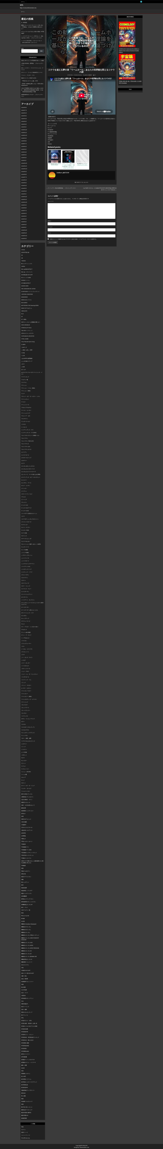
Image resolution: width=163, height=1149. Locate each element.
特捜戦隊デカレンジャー (27, 981)
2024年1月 (23, 194)
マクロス (23, 724)
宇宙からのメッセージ (26, 841)
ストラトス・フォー (26, 589)
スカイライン (24, 577)
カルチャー (24, 460)
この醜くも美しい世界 (26, 350)
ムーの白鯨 (24, 752)
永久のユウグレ (25, 965)
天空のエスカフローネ (26, 827)
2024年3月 (24, 188)
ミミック (23, 746)
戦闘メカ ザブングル (26, 893)
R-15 (22, 314)
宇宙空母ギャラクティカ (27, 855)
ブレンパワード (25, 707)
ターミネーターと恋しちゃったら (29, 610)
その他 (23, 353)
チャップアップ (25, 618)
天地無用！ (24, 824)
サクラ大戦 (24, 533)
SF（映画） (24, 319)
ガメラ (23, 463)
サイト (49, 233)
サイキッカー (24, 524)
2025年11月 (24, 132)
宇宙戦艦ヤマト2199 (26, 850)
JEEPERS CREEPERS (27, 294)
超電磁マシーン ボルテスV (28, 1059)
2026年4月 (24, 118)
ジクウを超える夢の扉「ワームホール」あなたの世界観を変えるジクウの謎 (81, 71)
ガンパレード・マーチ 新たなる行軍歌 (30, 474)
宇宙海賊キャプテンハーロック (29, 852)
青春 (22, 1098)
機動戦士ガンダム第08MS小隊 (29, 956)
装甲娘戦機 (24, 1057)
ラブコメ (23, 766)
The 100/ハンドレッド (27, 330)
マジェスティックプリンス (28, 732)
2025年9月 (24, 138)
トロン (23, 646)
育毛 (22, 1018)
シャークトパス (25, 558)
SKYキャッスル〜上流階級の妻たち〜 (30, 322)
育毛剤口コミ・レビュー (27, 1034)
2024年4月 (24, 185)
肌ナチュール (24, 1015)
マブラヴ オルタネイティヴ (28, 741)
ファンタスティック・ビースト (29, 699)
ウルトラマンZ (25, 443)
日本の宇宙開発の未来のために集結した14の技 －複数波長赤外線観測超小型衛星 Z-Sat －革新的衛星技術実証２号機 (32, 89)
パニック (23, 682)
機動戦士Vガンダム (26, 927)
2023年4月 (24, 219)
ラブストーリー (25, 769)
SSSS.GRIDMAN (25, 325)
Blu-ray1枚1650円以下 (26, 269)
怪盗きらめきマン (25, 871)
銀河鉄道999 (24, 1087)
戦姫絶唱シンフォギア (26, 890)
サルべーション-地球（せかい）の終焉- (31, 544)
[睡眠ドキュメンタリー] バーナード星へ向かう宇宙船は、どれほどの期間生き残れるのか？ (32, 26)
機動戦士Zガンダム (26, 929)
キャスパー (24, 480)
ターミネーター (25, 607)
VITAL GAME (24, 339)
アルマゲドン (24, 418)
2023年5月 (24, 216)
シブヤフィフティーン (26, 555)
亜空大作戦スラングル (26, 794)
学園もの (23, 838)
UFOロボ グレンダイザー (27, 333)
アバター (23, 402)
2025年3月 (24, 155)
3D (22, 255)
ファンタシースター (26, 691)
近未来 (23, 1068)
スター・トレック (25, 586)
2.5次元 (23, 249)
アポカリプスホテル (26, 407)
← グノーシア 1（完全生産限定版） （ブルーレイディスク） (61, 188)
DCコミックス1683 (26, 277)
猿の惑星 (23, 987)
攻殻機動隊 (24, 896)
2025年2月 (24, 157)
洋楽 (22, 967)
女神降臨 (23, 836)
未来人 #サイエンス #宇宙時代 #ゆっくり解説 (32, 60)
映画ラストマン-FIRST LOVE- (29, 78)
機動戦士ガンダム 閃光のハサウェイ (30, 935)
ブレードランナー (25, 710)
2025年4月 (24, 152)
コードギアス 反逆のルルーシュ (29, 513)
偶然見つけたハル (25, 802)
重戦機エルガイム (25, 1073)
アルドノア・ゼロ (25, 416)
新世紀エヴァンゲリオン (27, 899)
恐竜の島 (23, 874)
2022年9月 (24, 238)
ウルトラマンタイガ (26, 449)
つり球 (23, 355)
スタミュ (23, 580)
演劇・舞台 (24, 976)
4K (22, 258)
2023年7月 (24, 210)
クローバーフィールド (26, 494)
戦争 (22, 885)
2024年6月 (24, 180)
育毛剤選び (24, 1048)
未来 (85, 182)
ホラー (23, 721)
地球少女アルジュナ (26, 819)
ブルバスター (24, 705)
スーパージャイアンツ (26, 594)
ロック (23, 780)
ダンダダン (24, 615)
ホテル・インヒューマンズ (28, 718)
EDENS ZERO (24, 286)
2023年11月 (24, 199)
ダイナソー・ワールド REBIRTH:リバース (31, 72)
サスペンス (24, 536)
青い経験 (23, 1096)
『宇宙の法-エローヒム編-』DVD (29, 81)
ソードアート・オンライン (28, 600)
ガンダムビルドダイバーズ (28, 469)
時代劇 (23, 918)
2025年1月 (23, 160)
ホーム (23, 1)
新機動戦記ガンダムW (26, 904)
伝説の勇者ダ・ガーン (26, 799)
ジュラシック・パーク (26, 572)
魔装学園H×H (24, 1115)
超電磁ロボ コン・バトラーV (28, 1062)
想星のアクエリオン (26, 876)
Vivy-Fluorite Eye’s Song (28, 341)
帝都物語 (23, 865)
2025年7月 (24, 143)
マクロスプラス (25, 730)
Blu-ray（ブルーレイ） (27, 272)
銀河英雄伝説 (24, 1085)
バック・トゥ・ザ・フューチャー (29, 674)
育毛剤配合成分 (25, 1051)
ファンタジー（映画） (26, 696)
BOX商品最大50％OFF (27, 274)
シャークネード (25, 561)
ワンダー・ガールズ (26, 788)
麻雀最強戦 (24, 1118)
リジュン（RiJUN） (26, 771)
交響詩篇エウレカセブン (27, 797)
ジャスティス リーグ (26, 569)
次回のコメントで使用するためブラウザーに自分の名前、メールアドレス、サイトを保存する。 (73, 239)
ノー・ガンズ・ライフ (26, 657)
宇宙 (82, 182)
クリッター (24, 488)
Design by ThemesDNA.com (81, 1147)
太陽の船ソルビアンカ (26, 830)
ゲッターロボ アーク (26, 508)
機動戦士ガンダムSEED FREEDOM (30, 948)
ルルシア (23, 777)
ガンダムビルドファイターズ (28, 471)
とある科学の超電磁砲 (26, 358)
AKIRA (23, 266)
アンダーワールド (25, 421)
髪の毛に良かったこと (26, 1107)
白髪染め (23, 995)
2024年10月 (24, 168)
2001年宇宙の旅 (25, 252)
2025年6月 (24, 146)
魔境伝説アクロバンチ (26, 1110)
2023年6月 (24, 213)
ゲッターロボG (25, 510)
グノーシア (24, 499)
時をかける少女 (25, 915)
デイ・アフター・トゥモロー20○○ (29, 627)
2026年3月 (24, 121)
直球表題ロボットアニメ (27, 998)
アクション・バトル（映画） (28, 388)
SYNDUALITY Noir (26, 327)
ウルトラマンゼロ (25, 446)
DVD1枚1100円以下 (26, 283)
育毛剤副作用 (24, 1031)
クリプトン (24, 491)
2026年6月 (24, 113)
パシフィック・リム (26, 679)
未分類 (23, 921)
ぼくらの (23, 369)
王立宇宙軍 (24, 990)
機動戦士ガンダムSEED (27, 945)
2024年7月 (24, 177)
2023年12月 (24, 196)
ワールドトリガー (25, 791)
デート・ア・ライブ (26, 635)
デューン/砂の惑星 (26, 632)
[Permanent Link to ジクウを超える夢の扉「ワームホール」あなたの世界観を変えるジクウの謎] (81, 41)
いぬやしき (24, 347)
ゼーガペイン (24, 597)
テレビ (23, 624)
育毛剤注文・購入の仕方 (27, 1040)
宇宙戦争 (23, 844)
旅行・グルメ (24, 907)
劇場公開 (23, 808)
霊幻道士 (23, 1093)
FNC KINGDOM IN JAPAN (28, 288)
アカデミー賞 (24, 379)
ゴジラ (23, 516)
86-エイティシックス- (26, 263)
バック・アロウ (25, 671)
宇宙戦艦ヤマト (25, 847)
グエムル (23, 497)
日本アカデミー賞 (25, 910)
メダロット (24, 755)
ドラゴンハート (25, 652)
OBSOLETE (24, 311)
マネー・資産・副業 (26, 738)
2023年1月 (23, 227)
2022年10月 (24, 235)
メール (50, 227)
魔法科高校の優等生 (26, 1112)
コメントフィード (25, 1135)
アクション (24, 385)
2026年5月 (24, 116)
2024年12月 (24, 163)
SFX (21, 5)
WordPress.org (25, 1138)
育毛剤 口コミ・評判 (26, 1020)
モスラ (23, 757)
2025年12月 (24, 129)
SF (22, 316)
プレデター (24, 713)
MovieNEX (24, 302)
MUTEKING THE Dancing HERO (30, 305)
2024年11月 (24, 166)
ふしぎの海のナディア (26, 361)
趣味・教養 (24, 1065)
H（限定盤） (24, 22)
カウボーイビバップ (26, 457)
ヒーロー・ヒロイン (26, 688)
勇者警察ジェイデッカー (27, 811)
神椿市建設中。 (25, 1004)
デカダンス (24, 629)
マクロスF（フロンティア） (28, 727)
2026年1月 (23, 127)
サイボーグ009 (25, 530)
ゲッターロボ (24, 505)
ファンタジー (24, 693)
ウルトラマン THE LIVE (27, 441)
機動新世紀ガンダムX (26, 959)
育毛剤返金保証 (25, 1045)
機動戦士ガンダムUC (26, 951)
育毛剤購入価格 (25, 1043)
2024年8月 (24, 174)
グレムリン (24, 502)
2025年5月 (24, 149)
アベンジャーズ (25, 404)
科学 (87, 182)
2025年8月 (24, 141)
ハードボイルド (25, 666)
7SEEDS (23, 261)
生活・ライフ (24, 992)
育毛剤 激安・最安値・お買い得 (29, 1023)
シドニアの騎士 (25, 552)
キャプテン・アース (26, 483)
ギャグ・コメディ (25, 485)
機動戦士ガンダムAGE (27, 942)
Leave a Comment (88, 75)
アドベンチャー (25, 399)
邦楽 (22, 1071)
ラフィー (23, 763)
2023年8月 (24, 208)
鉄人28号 (23, 1076)
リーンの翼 (24, 774)
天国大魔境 (24, 822)
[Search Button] (141, 2)
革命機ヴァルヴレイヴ (26, 1101)
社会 (22, 1001)
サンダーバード (25, 547)
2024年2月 (24, 191)
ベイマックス (24, 716)
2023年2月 (24, 224)
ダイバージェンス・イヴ (27, 613)
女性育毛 (23, 833)
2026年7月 (24, 110)
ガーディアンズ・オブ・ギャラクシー (30, 477)
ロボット (23, 783)
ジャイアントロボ (25, 566)
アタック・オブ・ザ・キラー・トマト (30, 396)
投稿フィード (24, 1132)
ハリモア (23, 660)
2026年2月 (24, 124)
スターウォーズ (25, 583)
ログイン (23, 1129)
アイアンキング (25, 377)
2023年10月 (24, 202)
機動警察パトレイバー (26, 962)
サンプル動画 (24, 549)
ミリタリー (24, 749)
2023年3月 (24, 221)
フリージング (24, 702)
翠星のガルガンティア (26, 1012)
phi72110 (71, 75)
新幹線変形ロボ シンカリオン (28, 901)
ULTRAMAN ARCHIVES (27, 336)
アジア (23, 393)
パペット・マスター (26, 685)
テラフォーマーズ (25, 621)
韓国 (22, 1104)
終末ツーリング (25, 1006)
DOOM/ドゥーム (25, 280)
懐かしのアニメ (25, 882)
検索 (22, 48)
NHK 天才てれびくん (26, 308)
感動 (22, 879)
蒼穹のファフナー (25, 1054)
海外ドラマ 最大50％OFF (27, 973)
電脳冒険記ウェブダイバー (28, 1090)
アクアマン (24, 382)
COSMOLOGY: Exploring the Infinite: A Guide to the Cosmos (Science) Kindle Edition (129, 50)
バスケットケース (25, 668)
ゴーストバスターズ (26, 522)
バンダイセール (25, 677)
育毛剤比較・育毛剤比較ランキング (30, 1037)
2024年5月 (24, 182)
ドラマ (23, 654)
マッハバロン (24, 735)
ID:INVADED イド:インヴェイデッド (30, 291)
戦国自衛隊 (24, 888)
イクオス (23, 424)
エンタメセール (25, 455)
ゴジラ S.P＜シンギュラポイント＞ (30, 519)
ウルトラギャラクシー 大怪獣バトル (30, 435)
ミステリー (24, 744)
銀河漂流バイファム (26, 1079)
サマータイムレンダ (26, 538)
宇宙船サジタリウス (26, 858)
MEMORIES (24, 297)
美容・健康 (24, 1009)
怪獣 (22, 868)
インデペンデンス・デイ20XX (28, 432)
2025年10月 (24, 135)
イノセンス (24, 427)
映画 (22, 913)
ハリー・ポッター (25, 663)
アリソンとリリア (25, 413)
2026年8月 (24, 107)
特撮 (22, 984)
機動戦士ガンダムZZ (26, 953)
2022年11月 (24, 233)
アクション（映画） (26, 391)
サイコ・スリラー (25, 527)
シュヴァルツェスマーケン (28, 563)
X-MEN (23, 344)
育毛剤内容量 (24, 1029)
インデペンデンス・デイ (27, 430)
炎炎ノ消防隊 (24, 979)
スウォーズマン (25, 575)
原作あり (23, 813)
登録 (22, 1127)
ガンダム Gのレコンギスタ (27, 466)
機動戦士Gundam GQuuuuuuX (28, 924)
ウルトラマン (24, 438)
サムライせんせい (25, 541)
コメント (50, 201)
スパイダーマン (25, 591)
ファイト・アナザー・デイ (28, 75)
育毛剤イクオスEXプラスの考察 (29, 1026)
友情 (22, 816)
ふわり (23, 364)
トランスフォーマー (26, 643)
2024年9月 (24, 171)
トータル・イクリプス (26, 649)
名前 (49, 221)
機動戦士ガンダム (25, 932)
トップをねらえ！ (25, 638)
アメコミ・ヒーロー (26, 410)
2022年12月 (24, 230)
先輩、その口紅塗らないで (28, 805)
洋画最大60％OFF (25, 970)
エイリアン (24, 452)
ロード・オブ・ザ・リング (28, 785)
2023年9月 (24, 205)
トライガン (24, 640)
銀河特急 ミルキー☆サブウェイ (29, 1082)
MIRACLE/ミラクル (26, 300)
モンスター (24, 760)
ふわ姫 (23, 366)
